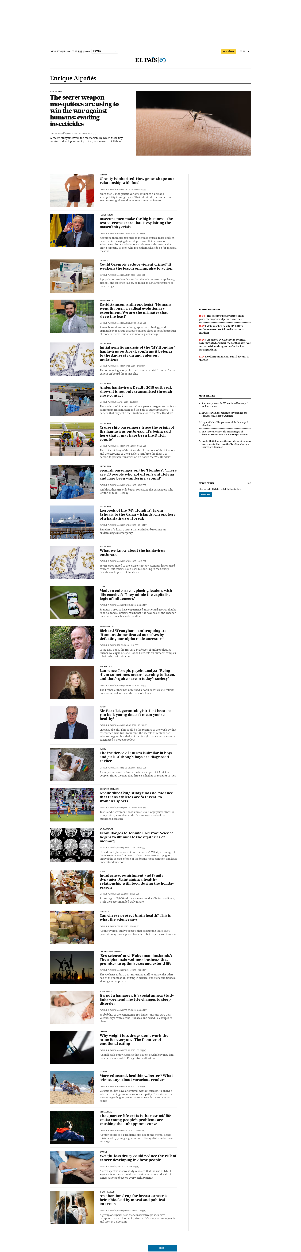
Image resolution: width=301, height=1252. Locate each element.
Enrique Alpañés (73, 78)
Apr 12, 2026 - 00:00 (135, 605)
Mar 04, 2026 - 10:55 (135, 685)
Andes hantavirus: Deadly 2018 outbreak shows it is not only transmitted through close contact (136, 392)
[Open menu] (53, 60)
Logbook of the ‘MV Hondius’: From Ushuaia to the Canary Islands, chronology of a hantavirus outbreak (137, 515)
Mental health (107, 1112)
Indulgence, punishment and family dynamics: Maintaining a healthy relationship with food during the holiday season (137, 881)
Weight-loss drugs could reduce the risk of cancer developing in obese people (138, 1158)
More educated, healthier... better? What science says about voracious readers (136, 1078)
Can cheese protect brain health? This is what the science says (135, 918)
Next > (162, 1248)
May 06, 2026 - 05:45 (135, 525)
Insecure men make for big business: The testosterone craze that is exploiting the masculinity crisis (136, 223)
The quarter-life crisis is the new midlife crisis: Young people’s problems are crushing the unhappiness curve (135, 1120)
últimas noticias (209, 309)
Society (103, 1072)
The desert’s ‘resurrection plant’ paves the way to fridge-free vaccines (222, 317)
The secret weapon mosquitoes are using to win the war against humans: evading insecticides (84, 110)
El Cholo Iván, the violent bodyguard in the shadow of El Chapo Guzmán (224, 414)
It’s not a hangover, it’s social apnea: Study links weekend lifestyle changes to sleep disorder (137, 1000)
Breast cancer (107, 1192)
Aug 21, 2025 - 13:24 (128, 1167)
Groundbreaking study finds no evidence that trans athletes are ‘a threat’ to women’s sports (136, 797)
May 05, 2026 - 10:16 (135, 561)
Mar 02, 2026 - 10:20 (135, 725)
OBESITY (103, 175)
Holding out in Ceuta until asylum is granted (224, 358)
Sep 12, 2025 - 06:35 (135, 1086)
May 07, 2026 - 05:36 (135, 446)
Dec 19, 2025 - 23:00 (127, 926)
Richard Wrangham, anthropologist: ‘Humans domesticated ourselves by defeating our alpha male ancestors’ (132, 635)
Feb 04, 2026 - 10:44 (135, 807)
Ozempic (104, 260)
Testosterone (107, 215)
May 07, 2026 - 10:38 (128, 402)
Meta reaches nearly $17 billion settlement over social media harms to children (221, 329)
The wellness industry (111, 952)
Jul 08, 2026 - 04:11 (135, 189)
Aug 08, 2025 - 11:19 (135, 1210)
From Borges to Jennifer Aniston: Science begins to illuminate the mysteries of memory (136, 837)
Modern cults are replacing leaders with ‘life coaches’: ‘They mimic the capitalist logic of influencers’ (136, 595)
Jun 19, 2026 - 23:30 (135, 233)
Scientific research (109, 789)
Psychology (106, 667)
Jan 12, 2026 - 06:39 (135, 848)
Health (103, 871)
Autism (103, 749)
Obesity (103, 1032)
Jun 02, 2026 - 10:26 (135, 323)
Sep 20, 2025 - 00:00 (135, 1010)
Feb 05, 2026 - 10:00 (135, 768)
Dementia (104, 912)
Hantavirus (105, 343)
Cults (102, 587)
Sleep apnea (106, 992)
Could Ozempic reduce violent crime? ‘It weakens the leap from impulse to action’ (136, 266)
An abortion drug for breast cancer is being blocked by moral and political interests (133, 1200)
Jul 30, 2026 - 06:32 (85, 133)
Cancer (103, 1152)
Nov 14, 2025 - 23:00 (135, 970)
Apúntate (205, 494)
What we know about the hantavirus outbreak (132, 553)
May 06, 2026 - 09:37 (135, 485)
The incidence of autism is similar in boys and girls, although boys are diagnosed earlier (136, 757)
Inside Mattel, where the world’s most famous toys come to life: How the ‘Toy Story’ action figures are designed (226, 444)
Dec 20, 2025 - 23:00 (128, 894)
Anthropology (107, 301)
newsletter (206, 483)
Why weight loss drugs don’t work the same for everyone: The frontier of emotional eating (134, 1040)
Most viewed (207, 395)
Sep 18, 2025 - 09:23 (135, 1050)
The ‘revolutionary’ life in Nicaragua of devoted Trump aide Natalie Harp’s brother (225, 433)
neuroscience (106, 829)
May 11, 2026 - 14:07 (135, 366)
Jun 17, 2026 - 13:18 (134, 275)
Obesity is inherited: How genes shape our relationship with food (137, 181)
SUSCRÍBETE (228, 51)
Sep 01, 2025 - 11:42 (134, 1130)
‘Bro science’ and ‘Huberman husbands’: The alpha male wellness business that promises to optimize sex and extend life (136, 960)
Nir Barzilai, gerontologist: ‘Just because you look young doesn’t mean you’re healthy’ (136, 715)
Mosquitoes (56, 92)
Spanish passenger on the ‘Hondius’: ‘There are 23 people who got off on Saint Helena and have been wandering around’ (138, 474)
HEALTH (103, 707)
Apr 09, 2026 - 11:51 (127, 645)
